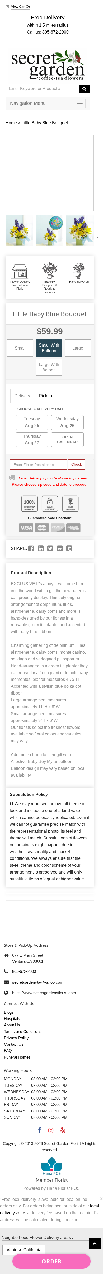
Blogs (9, 1012)
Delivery (22, 396)
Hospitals (12, 1018)
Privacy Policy (16, 1038)
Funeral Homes (17, 1057)
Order (51, 1261)
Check (76, 464)
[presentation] (2, 237)
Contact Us (14, 1044)
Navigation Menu (28, 103)
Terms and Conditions (22, 1031)
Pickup (45, 396)
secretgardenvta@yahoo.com (37, 982)
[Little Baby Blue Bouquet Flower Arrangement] (19, 230)
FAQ (8, 1050)
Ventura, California (24, 1250)
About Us (12, 1025)
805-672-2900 (24, 971)
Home (11, 123)
